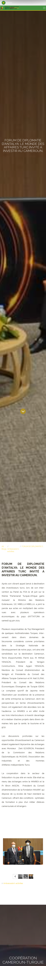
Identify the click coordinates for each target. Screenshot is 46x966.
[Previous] (6, 855)
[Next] (40, 855)
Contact (9, 2)
